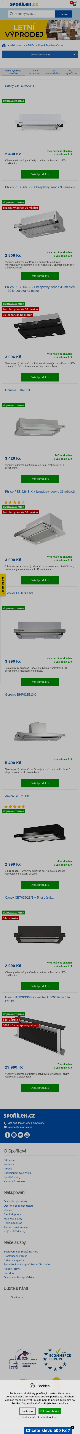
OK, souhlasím (49, 1411)
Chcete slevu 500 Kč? (48, 1430)
